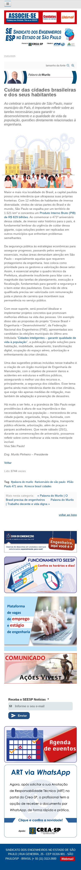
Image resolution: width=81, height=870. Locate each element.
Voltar (8, 462)
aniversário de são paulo (50, 481)
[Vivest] (40, 669)
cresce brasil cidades (39, 486)
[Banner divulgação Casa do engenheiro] (40, 541)
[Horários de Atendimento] (40, 575)
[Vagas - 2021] (40, 624)
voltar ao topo (68, 514)
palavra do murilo (22, 481)
